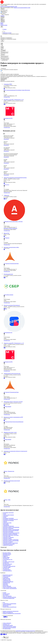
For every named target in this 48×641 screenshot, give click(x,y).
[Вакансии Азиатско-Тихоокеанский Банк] (25, 256)
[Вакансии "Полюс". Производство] (25, 463)
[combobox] (6, 38)
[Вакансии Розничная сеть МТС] (25, 111)
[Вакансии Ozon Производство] (25, 321)
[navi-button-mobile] (1, 27)
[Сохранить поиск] (1, 44)
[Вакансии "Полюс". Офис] (25, 491)
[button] (1, 22)
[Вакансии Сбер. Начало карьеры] (25, 286)
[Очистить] (2, 41)
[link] (2, 20)
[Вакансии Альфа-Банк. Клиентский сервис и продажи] (25, 210)
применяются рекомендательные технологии (25, 630)
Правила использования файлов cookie (22, 7)
